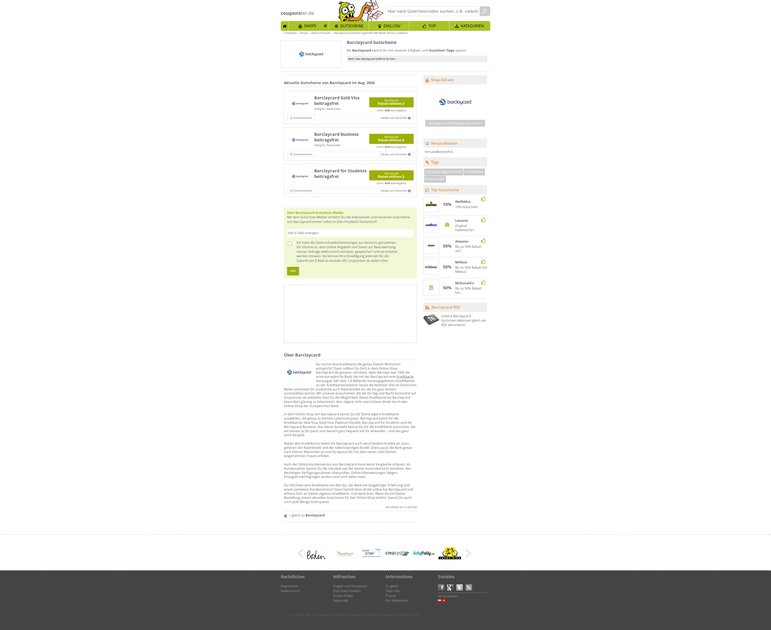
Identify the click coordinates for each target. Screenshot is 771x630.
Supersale (340, 600)
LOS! (293, 270)
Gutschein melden (347, 591)
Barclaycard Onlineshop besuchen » (456, 123)
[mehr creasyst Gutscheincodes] (397, 559)
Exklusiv (391, 25)
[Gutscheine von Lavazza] (431, 225)
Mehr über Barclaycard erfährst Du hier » (372, 59)
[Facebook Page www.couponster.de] (442, 587)
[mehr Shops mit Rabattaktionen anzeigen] (301, 554)
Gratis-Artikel (343, 595)
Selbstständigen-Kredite (443, 172)
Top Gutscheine (445, 189)
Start (285, 25)
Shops (310, 25)
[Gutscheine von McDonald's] (431, 287)
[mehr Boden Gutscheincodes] (316, 559)
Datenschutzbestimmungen (337, 242)
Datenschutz (290, 591)
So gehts (392, 586)
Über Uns (393, 591)
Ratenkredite (435, 179)
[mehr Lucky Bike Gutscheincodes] (450, 558)
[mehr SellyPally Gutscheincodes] (423, 556)
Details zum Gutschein (394, 118)
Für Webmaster (397, 600)
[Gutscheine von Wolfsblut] (431, 204)
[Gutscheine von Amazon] (431, 246)
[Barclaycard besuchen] (455, 114)
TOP (432, 25)
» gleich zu (307, 515)
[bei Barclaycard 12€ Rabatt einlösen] (300, 176)
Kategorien (472, 25)
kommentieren (303, 118)
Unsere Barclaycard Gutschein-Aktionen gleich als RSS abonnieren (463, 320)
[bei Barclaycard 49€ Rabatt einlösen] (300, 103)
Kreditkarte (405, 376)
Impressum (289, 586)
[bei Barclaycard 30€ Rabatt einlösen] (300, 140)
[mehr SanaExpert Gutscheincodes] (345, 560)
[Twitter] (461, 587)
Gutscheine (351, 25)
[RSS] (469, 587)
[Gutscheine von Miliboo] (431, 267)
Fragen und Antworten (350, 586)
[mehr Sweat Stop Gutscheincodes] (371, 560)
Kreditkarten (473, 172)
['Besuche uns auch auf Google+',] (451, 587)
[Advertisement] (383, 315)
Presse (391, 595)
